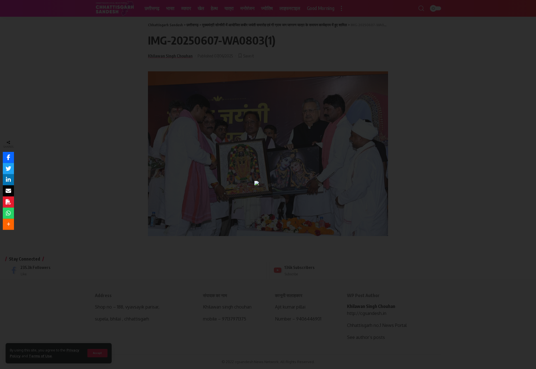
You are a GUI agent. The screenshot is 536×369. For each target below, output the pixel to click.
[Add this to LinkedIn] (8, 179)
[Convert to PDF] (8, 202)
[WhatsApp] (8, 213)
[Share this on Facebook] (8, 157)
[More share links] (8, 224)
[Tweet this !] (8, 168)
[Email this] (8, 190)
